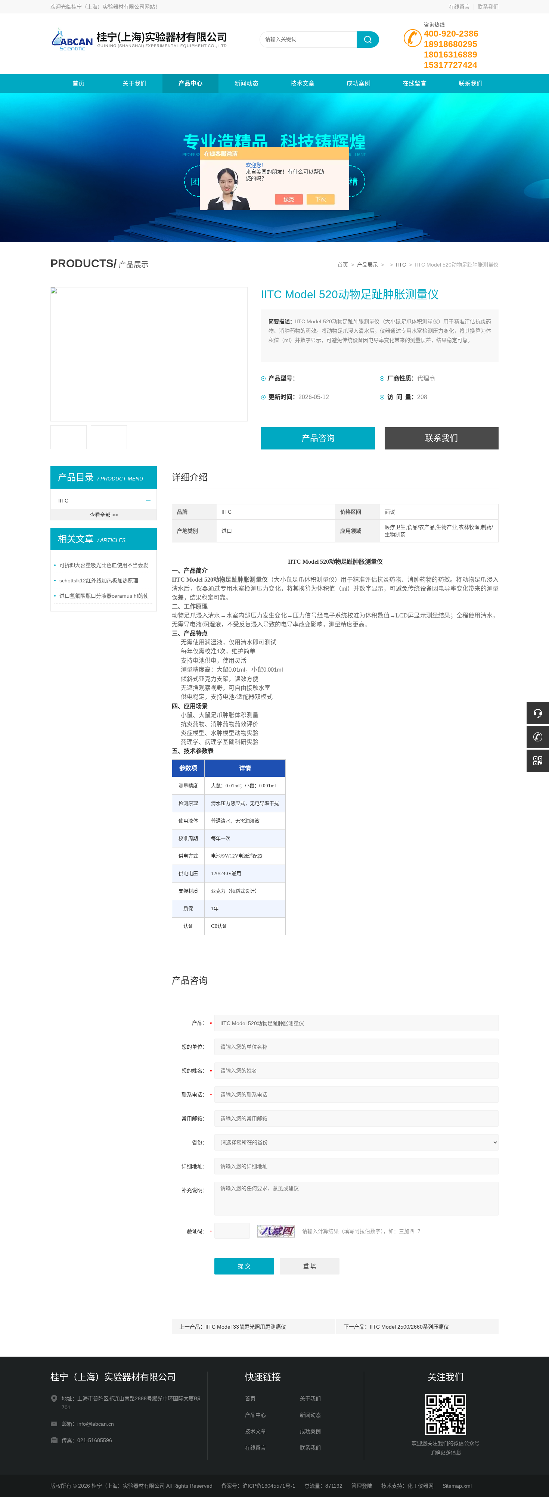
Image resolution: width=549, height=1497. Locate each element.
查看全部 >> (104, 515)
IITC (401, 265)
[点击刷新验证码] (276, 1231)
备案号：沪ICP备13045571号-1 (258, 1486)
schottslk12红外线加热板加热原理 (98, 580)
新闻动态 (246, 83)
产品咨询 (318, 438)
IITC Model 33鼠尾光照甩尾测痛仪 (245, 1327)
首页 (78, 83)
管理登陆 (361, 1486)
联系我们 (488, 7)
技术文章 (302, 83)
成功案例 (358, 83)
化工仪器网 (420, 1486)
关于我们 (134, 83)
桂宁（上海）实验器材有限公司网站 (113, 7)
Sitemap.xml (457, 1486)
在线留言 (459, 7)
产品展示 (367, 265)
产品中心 (190, 83)
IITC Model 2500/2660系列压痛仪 (409, 1327)
